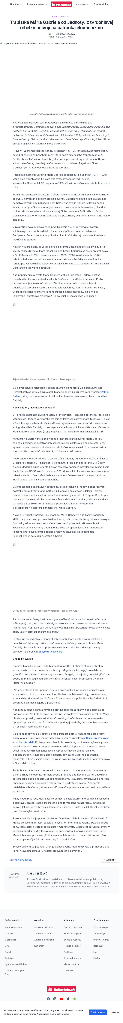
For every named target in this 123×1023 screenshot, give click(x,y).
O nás (7, 946)
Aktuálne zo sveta (43, 933)
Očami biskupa (100, 927)
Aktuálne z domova (43, 927)
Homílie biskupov (72, 946)
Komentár (39, 946)
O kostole (69, 970)
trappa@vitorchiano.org (49, 651)
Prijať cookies (97, 1012)
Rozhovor (98, 946)
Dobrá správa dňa (73, 927)
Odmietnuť (114, 1012)
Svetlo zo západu (72, 933)
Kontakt (8, 952)
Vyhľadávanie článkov (16, 964)
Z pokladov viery (72, 958)
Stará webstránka (13, 927)
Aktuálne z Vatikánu (44, 939)
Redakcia (9, 958)
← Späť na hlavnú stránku (19, 859)
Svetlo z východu (72, 939)
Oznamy (9, 933)
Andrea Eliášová (65, 33)
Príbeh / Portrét (101, 939)
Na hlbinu (68, 952)
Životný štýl (99, 933)
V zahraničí (10, 939)
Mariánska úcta (71, 964)
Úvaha (96, 958)
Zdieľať (110, 859)
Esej (95, 952)
